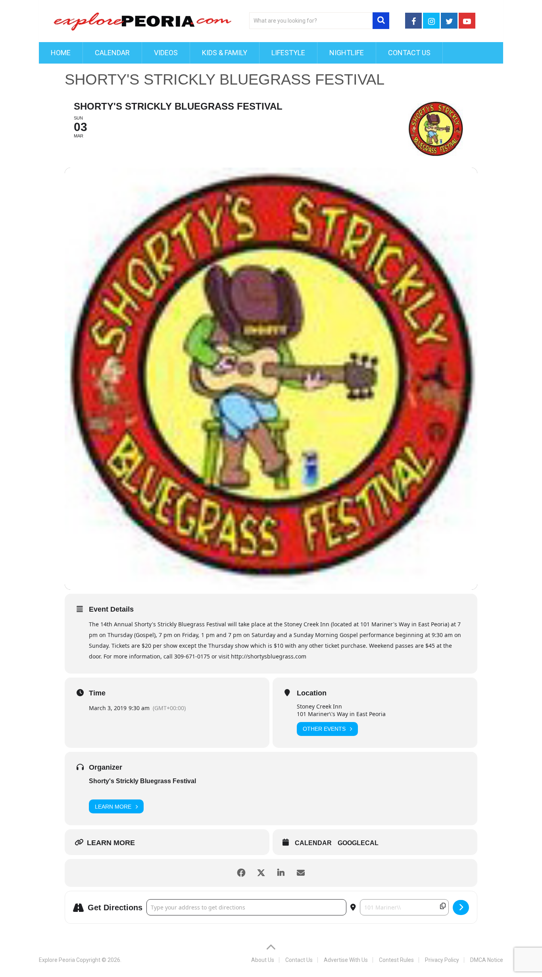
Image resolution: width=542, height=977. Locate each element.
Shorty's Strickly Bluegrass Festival (142, 781)
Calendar (112, 52)
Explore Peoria (57, 960)
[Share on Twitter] (261, 873)
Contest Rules (396, 960)
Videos (166, 52)
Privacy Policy (442, 960)
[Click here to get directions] (461, 907)
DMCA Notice (486, 960)
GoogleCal (358, 843)
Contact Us (409, 52)
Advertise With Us (346, 960)
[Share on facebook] (241, 873)
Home (61, 52)
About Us (262, 960)
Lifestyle (288, 52)
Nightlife (346, 52)
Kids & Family (224, 52)
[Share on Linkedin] (281, 873)
